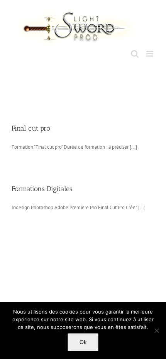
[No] (156, 330)
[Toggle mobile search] (135, 54)
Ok (83, 342)
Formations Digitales (42, 189)
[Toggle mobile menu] (150, 54)
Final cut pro (31, 128)
